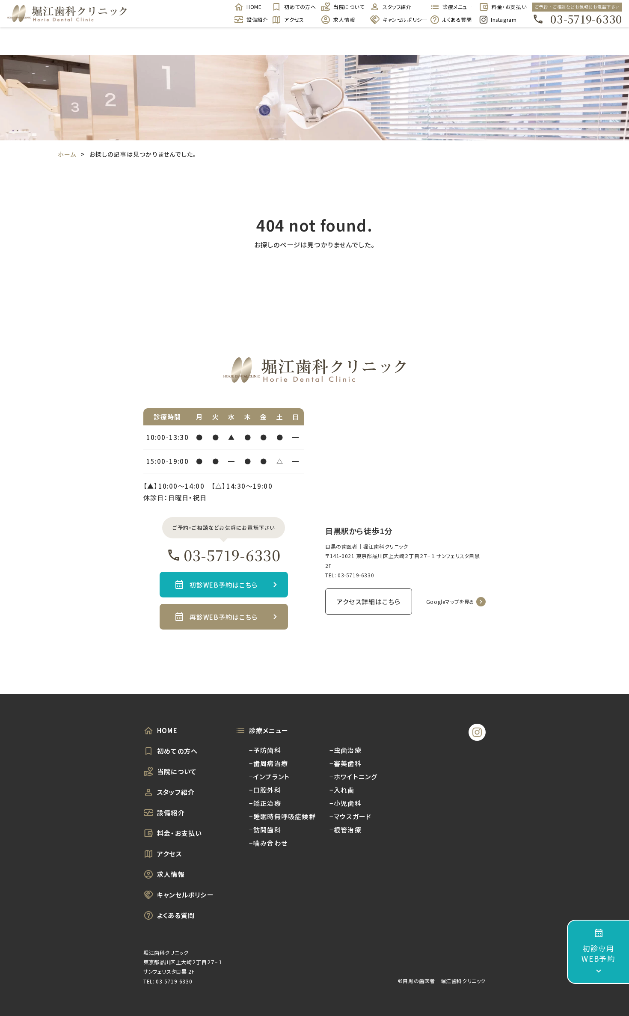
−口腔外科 (265, 789)
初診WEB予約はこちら (224, 584)
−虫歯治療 (345, 750)
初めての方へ (298, 6)
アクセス (294, 19)
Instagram (503, 19)
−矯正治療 (265, 803)
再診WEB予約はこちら (224, 616)
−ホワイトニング (353, 776)
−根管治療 (345, 829)
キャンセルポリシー (402, 19)
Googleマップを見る (450, 601)
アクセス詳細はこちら (369, 601)
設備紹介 (254, 19)
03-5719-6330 (586, 19)
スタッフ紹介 (397, 6)
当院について (347, 6)
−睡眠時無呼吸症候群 (282, 816)
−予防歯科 (265, 750)
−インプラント (269, 776)
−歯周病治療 (268, 763)
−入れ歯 (342, 789)
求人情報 (344, 19)
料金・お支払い (505, 6)
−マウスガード (350, 816)
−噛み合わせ (268, 842)
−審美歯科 (345, 763)
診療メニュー (456, 6)
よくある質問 (456, 19)
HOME (253, 6)
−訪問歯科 (265, 829)
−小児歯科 (345, 803)
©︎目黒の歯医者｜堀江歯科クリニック (442, 980)
